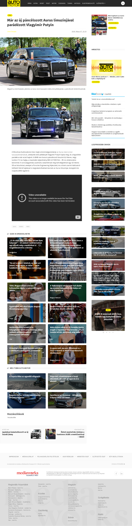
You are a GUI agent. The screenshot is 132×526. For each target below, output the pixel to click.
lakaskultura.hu (73, 492)
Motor (54, 3)
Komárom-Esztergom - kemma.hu (19, 510)
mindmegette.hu (73, 500)
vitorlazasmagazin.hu (75, 506)
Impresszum (14, 456)
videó (27, 226)
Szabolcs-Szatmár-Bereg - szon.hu (19, 516)
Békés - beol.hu (13, 492)
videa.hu (101, 505)
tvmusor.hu (71, 510)
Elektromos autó (88, 3)
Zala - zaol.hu (42, 486)
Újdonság (61, 3)
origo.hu (41, 503)
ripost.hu (101, 484)
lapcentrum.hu (102, 507)
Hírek (29, 3)
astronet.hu (71, 488)
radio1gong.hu (102, 517)
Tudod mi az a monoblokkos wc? (103, 99)
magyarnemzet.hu (44, 497)
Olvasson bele (113, 23)
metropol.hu (102, 486)
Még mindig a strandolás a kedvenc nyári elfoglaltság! (106, 105)
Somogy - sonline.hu (15, 514)
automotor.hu (72, 490)
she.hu (100, 490)
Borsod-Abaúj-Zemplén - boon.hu (19, 494)
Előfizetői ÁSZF (99, 456)
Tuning (69, 3)
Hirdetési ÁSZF (83, 456)
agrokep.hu (42, 515)
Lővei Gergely (11, 31)
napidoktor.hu (72, 498)
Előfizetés (100, 3)
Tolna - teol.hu (13, 518)
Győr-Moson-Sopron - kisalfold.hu (19, 502)
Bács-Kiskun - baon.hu (15, 488)
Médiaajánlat (28, 456)
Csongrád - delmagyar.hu (16, 496)
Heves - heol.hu (13, 506)
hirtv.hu (40, 501)
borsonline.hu (72, 520)
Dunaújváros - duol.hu (15, 498)
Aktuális (77, 3)
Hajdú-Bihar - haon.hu (15, 504)
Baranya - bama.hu (14, 490)
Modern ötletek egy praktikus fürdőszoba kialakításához (106, 126)
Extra (36, 3)
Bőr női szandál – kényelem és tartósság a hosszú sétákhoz (107, 119)
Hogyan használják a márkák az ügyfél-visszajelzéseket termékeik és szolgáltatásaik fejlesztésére (108, 133)
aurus (14, 226)
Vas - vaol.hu (12, 520)
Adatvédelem (68, 456)
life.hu (100, 488)
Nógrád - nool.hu (13, 512)
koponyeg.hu (102, 503)
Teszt (48, 3)
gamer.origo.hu (73, 494)
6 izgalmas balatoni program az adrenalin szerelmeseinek (107, 112)
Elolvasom (96, 81)
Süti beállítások (116, 456)
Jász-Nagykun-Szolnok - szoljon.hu (19, 508)
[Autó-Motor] (13, 3)
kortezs (21, 226)
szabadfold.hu (42, 499)
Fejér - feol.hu (12, 500)
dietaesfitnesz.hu (73, 504)
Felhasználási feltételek (48, 456)
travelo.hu (71, 502)
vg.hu (40, 513)
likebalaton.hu (72, 496)
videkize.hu (71, 508)
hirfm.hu (100, 519)
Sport (42, 3)
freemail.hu (101, 501)
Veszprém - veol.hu (44, 484)
